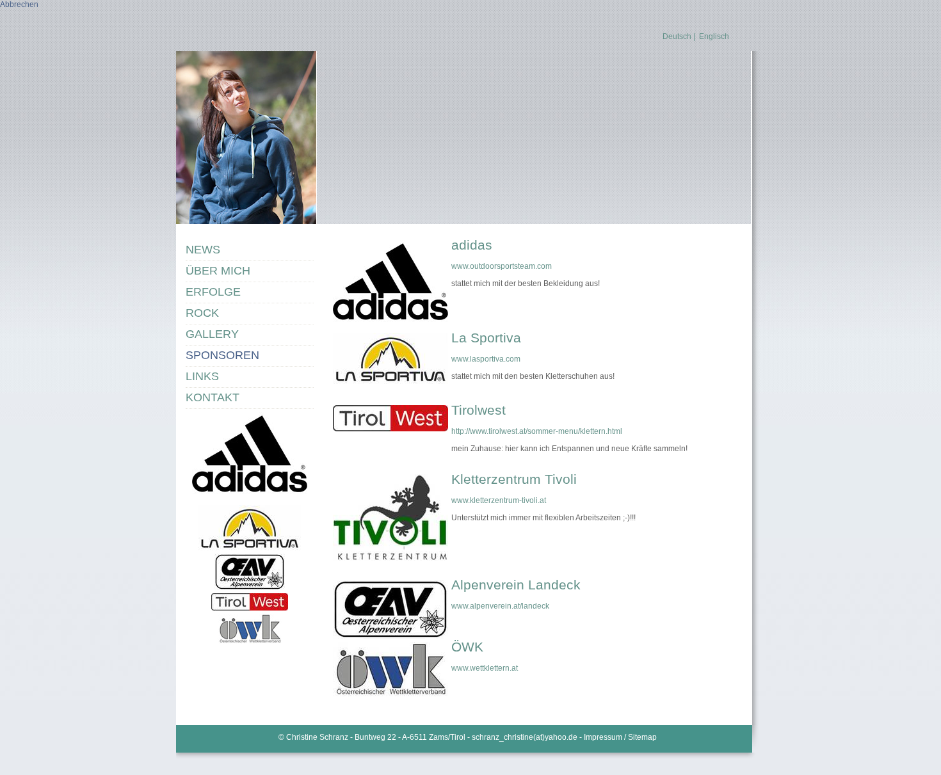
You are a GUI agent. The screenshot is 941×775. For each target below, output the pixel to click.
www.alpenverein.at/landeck (500, 606)
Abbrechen (19, 4)
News (203, 249)
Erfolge (213, 291)
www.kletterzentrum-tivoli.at (498, 500)
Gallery (212, 334)
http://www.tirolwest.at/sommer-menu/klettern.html (536, 431)
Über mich (218, 270)
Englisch (714, 36)
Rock (202, 313)
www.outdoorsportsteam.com (501, 266)
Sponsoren (222, 355)
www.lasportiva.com (485, 359)
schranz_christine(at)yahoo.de (524, 737)
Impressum (604, 737)
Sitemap (642, 737)
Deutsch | (679, 36)
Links (202, 376)
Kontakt (212, 397)
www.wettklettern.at (484, 668)
